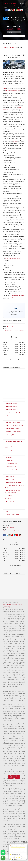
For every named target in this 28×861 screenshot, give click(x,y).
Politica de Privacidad (17, 604)
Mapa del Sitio (6, 606)
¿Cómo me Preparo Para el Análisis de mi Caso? (14, 486)
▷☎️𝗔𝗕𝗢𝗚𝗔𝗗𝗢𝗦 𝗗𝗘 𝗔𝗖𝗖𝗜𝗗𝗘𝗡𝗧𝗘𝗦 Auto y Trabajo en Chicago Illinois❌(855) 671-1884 (14, 18)
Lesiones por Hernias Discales (13, 428)
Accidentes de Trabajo (11, 454)
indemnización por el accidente (12, 90)
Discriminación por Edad (11, 463)
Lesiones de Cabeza (10, 416)
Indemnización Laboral (11, 476)
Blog (7, 511)
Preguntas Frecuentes (10, 479)
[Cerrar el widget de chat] (26, 842)
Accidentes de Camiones (11, 406)
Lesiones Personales (12, 47)
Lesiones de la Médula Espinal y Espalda (15, 425)
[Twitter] (9, 11)
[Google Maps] (17, 11)
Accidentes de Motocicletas (12, 409)
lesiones (15, 141)
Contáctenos (8, 498)
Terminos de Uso (7, 604)
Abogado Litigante (10, 501)
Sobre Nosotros (9, 508)
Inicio (6, 393)
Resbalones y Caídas (10, 434)
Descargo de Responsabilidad (13, 514)
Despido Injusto (9, 460)
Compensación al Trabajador (12, 473)
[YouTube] (21, 11)
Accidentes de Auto (10, 400)
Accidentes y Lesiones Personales (13, 482)
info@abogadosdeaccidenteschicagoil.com (14, 7)
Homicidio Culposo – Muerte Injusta (14, 412)
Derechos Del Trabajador (12, 470)
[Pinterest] (14, 11)
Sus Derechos (9, 495)
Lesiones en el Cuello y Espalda (13, 422)
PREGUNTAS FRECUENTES (14, 1)
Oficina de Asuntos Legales (12, 505)
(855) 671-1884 (21, 3)
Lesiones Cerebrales (10, 262)
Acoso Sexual (9, 457)
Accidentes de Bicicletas (11, 403)
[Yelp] (19, 11)
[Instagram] (11, 11)
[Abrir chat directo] (24, 842)
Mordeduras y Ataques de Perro (13, 431)
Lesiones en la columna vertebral (13, 258)
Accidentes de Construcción (12, 451)
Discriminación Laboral (11, 466)
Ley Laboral (7, 438)
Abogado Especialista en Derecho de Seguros (14, 446)
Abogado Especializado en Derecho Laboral (13, 442)
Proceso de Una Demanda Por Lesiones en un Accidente (12, 491)
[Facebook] (6, 11)
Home (4, 47)
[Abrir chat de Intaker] (11, 860)
